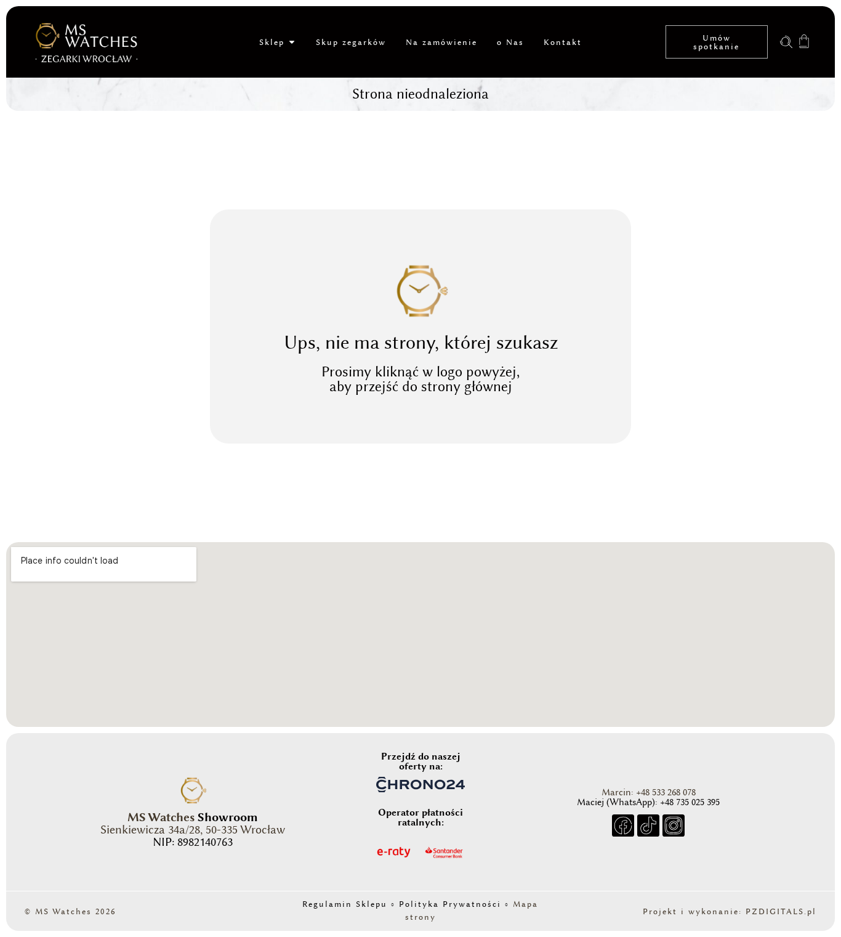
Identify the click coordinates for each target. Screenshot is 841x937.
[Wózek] (804, 40)
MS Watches (161, 817)
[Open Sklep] (292, 42)
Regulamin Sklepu (344, 904)
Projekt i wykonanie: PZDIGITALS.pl (729, 911)
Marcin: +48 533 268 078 (649, 792)
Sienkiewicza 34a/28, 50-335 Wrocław (192, 829)
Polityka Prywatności (450, 904)
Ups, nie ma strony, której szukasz (421, 342)
